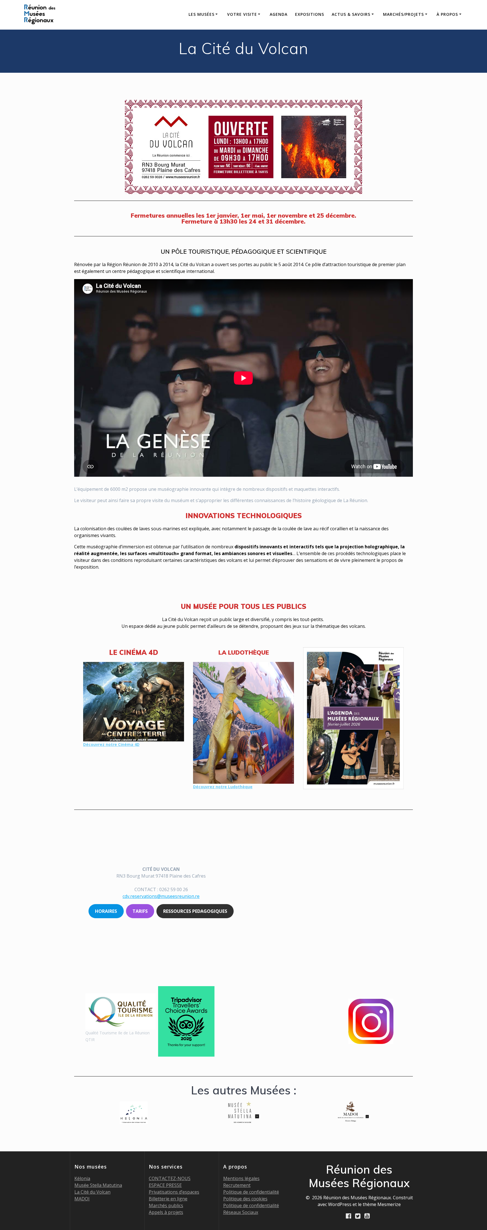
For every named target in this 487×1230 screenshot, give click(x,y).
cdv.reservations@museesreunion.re (161, 896)
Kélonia (82, 1178)
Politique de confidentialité (251, 1192)
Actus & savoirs (351, 14)
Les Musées (201, 14)
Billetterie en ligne (168, 1199)
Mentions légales (241, 1178)
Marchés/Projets (403, 14)
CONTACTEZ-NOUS (170, 1178)
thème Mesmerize (382, 1204)
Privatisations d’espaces (174, 1192)
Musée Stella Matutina (98, 1185)
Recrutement (237, 1185)
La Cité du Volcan (92, 1192)
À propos (447, 14)
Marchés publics (166, 1205)
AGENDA (278, 14)
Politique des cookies (245, 1199)
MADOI (82, 1199)
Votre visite (242, 14)
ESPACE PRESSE (165, 1185)
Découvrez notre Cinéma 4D (111, 744)
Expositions (309, 14)
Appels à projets (166, 1212)
